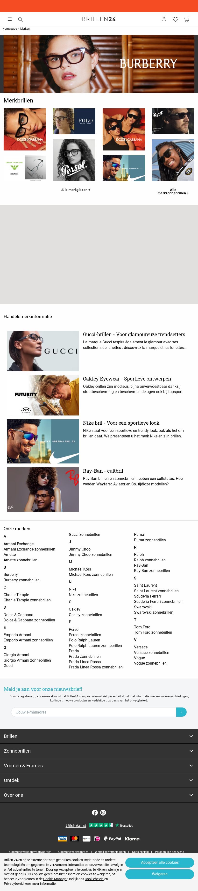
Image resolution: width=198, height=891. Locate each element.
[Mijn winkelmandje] (187, 19)
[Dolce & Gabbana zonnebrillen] (124, 129)
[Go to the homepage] (99, 19)
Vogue (139, 658)
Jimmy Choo (80, 549)
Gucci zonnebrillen (84, 534)
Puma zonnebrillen (150, 540)
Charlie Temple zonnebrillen (27, 600)
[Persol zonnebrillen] (173, 121)
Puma (139, 534)
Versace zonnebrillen (151, 652)
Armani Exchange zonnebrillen (29, 549)
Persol (74, 629)
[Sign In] (164, 19)
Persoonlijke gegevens (169, 852)
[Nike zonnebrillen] (124, 168)
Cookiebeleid (140, 852)
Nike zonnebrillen (83, 594)
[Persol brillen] (74, 160)
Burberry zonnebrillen (22, 580)
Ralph (139, 554)
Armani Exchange (19, 544)
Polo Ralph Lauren (84, 640)
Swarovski (143, 607)
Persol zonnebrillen (85, 635)
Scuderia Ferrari (147, 596)
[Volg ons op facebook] (95, 813)
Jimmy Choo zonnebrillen (90, 554)
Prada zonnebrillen (85, 656)
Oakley (74, 609)
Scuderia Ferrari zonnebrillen (158, 601)
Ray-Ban (141, 565)
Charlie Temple (16, 594)
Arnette (10, 554)
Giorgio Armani (16, 655)
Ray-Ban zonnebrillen (152, 570)
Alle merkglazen (74, 190)
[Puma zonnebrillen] (173, 160)
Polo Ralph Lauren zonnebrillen (95, 645)
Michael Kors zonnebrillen (91, 574)
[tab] (99, 736)
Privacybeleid (14, 883)
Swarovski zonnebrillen (153, 612)
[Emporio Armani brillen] (25, 168)
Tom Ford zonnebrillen (153, 632)
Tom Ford (142, 627)
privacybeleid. (139, 700)
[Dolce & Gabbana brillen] (25, 129)
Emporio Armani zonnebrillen (28, 640)
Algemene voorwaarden (73, 852)
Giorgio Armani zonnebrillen (27, 660)
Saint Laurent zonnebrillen (156, 591)
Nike (72, 589)
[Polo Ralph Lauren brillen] (74, 121)
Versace (141, 647)
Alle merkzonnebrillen (172, 191)
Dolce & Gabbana (18, 614)
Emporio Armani (17, 635)
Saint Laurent (145, 585)
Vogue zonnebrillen (150, 663)
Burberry (11, 574)
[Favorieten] (175, 19)
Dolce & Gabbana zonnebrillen (29, 620)
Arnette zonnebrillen (20, 560)
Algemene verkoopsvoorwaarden (30, 852)
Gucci (8, 665)
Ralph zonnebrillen (150, 560)
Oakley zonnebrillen (85, 614)
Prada (74, 651)
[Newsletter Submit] (181, 712)
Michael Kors (80, 569)
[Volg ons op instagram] (103, 813)
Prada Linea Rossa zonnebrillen (96, 667)
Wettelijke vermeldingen (110, 852)
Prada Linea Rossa (85, 662)
